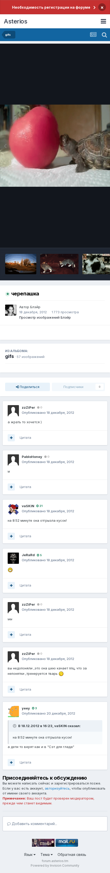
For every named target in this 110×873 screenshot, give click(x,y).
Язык (29, 854)
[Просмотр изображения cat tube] (59, 264)
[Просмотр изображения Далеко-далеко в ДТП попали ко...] (20, 264)
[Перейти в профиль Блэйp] (10, 310)
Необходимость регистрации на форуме (51, 7)
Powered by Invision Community (55, 865)
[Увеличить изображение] (10, 569)
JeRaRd (28, 555)
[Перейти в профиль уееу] (13, 711)
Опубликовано (48, 412)
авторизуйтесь (57, 788)
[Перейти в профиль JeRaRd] (13, 558)
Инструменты (87, 238)
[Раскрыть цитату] (15, 726)
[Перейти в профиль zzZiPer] (13, 410)
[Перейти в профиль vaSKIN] (13, 509)
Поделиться (29, 387)
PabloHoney (32, 457)
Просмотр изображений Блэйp (45, 317)
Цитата (25, 437)
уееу (26, 708)
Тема (45, 854)
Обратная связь (72, 854)
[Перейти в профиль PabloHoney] (13, 460)
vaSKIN (28, 506)
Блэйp (35, 307)
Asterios (15, 21)
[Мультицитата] (11, 437)
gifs (9, 356)
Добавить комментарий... (34, 823)
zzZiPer (28, 407)
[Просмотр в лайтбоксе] (55, 146)
